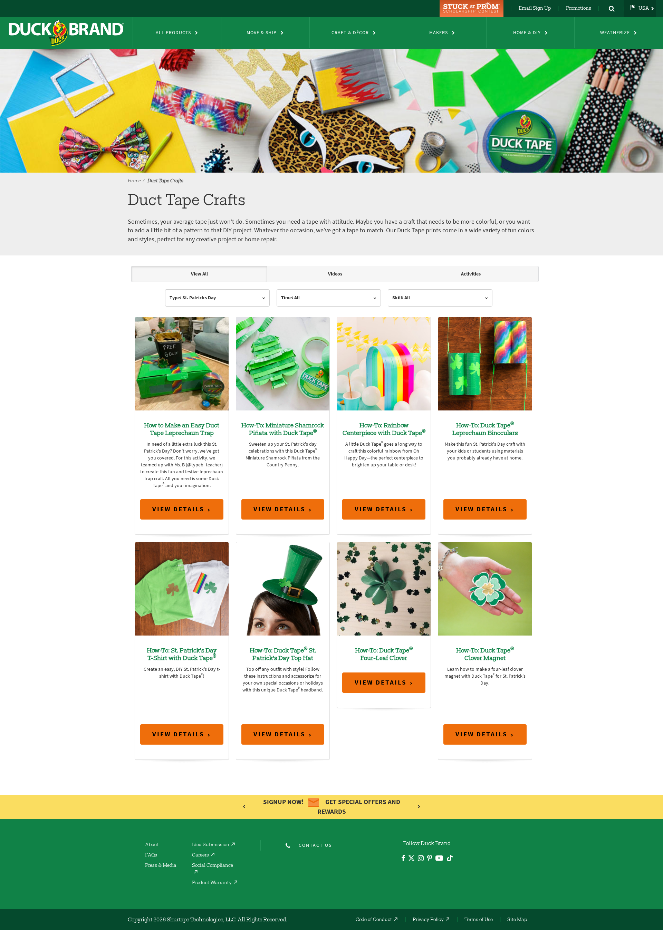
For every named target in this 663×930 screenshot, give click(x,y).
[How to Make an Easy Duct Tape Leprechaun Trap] (182, 363)
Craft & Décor (350, 32)
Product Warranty (212, 883)
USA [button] (643, 8)
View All (199, 274)
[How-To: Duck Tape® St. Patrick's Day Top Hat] (283, 588)
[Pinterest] (429, 859)
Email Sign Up (535, 8)
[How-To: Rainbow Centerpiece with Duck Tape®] (384, 363)
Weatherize (615, 32)
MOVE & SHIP (262, 32)
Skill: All (401, 297)
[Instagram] (421, 859)
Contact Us (315, 845)
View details (178, 509)
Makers (438, 32)
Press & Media (160, 865)
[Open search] (611, 8)
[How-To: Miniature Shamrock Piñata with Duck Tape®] (283, 363)
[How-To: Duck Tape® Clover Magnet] (485, 588)
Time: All (290, 297)
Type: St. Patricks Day (193, 297)
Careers (200, 855)
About (152, 845)
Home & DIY (527, 32)
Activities (471, 274)
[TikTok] (450, 857)
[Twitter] (411, 859)
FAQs (151, 855)
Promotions (578, 8)
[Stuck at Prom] (472, 8)
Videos (335, 274)
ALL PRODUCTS (173, 32)
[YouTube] (439, 859)
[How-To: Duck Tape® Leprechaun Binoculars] (485, 363)
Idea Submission (210, 845)
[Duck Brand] (66, 32)
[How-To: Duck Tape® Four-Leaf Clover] (384, 588)
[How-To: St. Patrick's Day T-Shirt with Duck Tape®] (182, 588)
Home (134, 181)
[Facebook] (403, 859)
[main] (331, 523)
